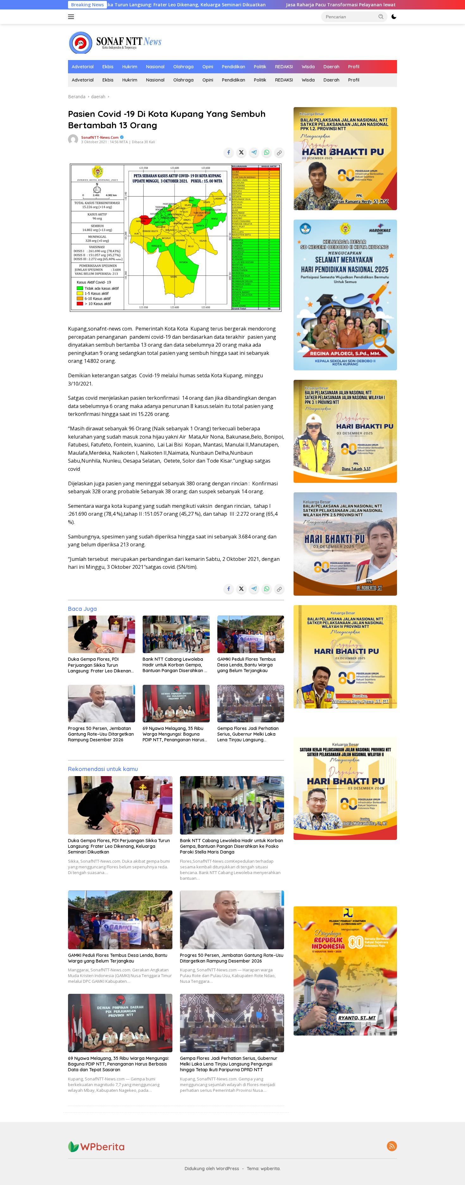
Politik (260, 67)
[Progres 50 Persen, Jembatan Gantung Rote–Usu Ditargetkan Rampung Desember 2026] (101, 703)
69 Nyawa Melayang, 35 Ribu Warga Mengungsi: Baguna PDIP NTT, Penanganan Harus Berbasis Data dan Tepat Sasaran (173, 734)
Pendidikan (233, 67)
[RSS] (392, 1146)
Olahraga (183, 67)
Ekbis (108, 67)
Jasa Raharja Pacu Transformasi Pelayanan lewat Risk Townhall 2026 (286, 5)
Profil (353, 67)
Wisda (308, 67)
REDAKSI (284, 67)
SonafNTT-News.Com (100, 137)
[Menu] (72, 16)
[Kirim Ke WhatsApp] (266, 152)
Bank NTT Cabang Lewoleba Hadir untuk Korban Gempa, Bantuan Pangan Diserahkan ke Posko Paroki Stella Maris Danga (176, 665)
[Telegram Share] (254, 152)
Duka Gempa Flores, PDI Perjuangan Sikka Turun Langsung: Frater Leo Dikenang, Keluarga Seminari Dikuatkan (101, 665)
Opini (207, 67)
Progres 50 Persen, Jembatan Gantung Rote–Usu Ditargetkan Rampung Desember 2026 (101, 734)
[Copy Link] (279, 152)
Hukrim (129, 67)
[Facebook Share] (228, 152)
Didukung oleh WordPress (212, 1168)
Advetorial (83, 67)
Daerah (331, 67)
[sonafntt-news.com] (115, 42)
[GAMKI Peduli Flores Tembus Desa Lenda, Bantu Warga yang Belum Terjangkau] (250, 634)
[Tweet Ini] (241, 152)
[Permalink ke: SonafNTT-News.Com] (73, 139)
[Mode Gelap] (394, 16)
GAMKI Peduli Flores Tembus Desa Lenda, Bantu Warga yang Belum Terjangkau (246, 664)
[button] (381, 16)
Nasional (155, 67)
